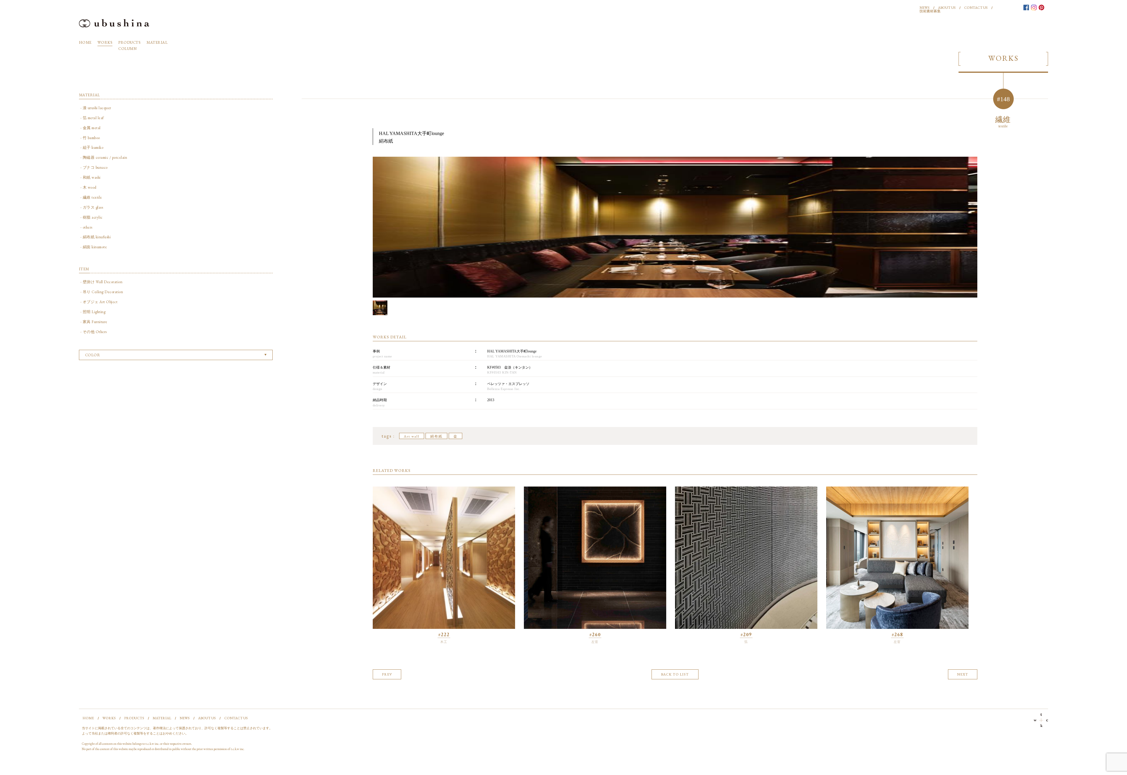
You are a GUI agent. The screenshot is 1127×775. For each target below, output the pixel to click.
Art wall (411, 436)
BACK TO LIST (675, 674)
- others (86, 227)
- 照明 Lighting (93, 311)
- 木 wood (88, 187)
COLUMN (127, 48)
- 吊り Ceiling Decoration (101, 291)
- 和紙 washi (90, 177)
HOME (85, 42)
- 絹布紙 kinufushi (95, 236)
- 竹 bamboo (90, 137)
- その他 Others (93, 331)
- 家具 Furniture (93, 321)
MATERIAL (157, 42)
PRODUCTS (129, 42)
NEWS (924, 7)
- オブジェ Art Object (99, 301)
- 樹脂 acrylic (91, 217)
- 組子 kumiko (92, 147)
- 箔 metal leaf (92, 117)
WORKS (105, 42)
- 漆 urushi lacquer (95, 107)
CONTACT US (976, 7)
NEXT (962, 674)
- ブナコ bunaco (94, 167)
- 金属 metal (90, 127)
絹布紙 (436, 436)
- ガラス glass (91, 207)
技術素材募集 (930, 11)
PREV (387, 674)
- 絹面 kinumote (93, 246)
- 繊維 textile (91, 197)
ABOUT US (947, 7)
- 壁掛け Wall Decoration (101, 281)
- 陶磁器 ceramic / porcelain (103, 157)
